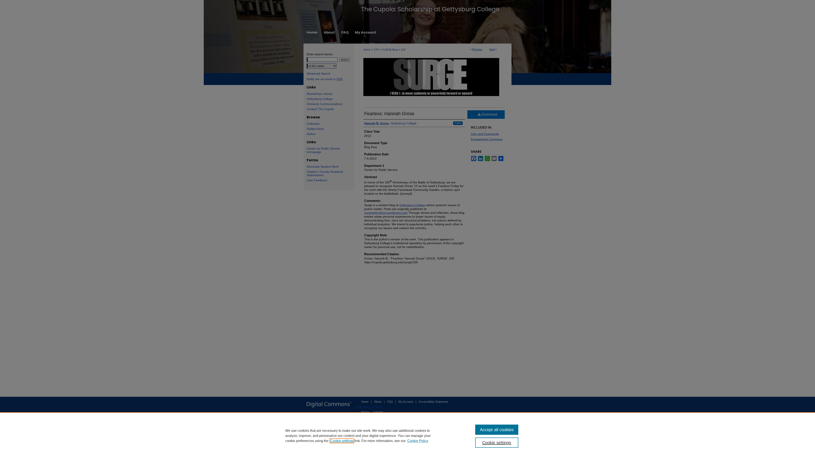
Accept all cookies (497, 429)
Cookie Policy (417, 441)
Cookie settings (342, 441)
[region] (407, 435)
